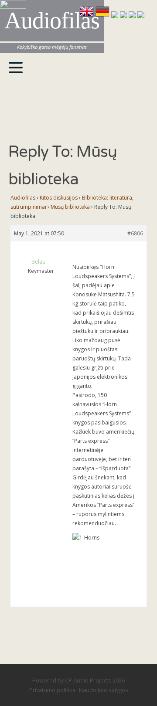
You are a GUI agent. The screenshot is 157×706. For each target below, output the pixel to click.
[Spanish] (124, 15)
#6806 (135, 233)
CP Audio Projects (88, 680)
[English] (88, 15)
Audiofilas (22, 197)
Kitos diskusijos (59, 197)
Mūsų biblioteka (70, 206)
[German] (103, 15)
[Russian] (133, 15)
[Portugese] (140, 15)
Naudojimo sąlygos (103, 690)
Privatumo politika (52, 690)
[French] (115, 15)
